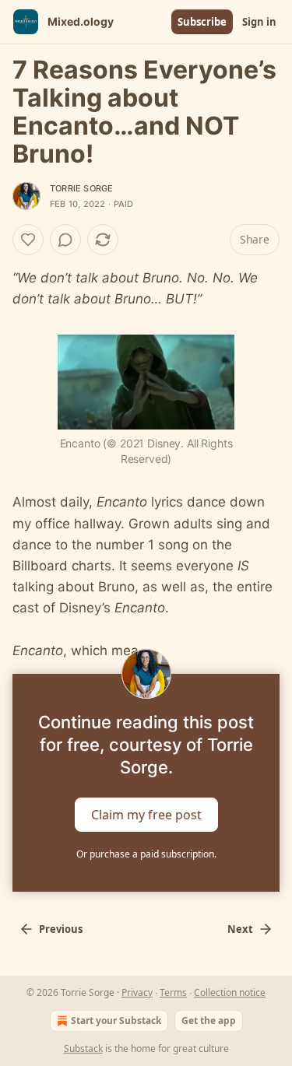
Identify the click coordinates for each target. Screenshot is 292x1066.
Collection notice (230, 992)
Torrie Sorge (81, 188)
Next (240, 929)
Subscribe (202, 22)
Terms (173, 992)
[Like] (28, 239)
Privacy (137, 992)
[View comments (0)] (65, 239)
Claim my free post (146, 814)
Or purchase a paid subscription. (146, 854)
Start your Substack (116, 1020)
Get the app (208, 1020)
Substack (83, 1048)
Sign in (259, 22)
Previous (61, 929)
